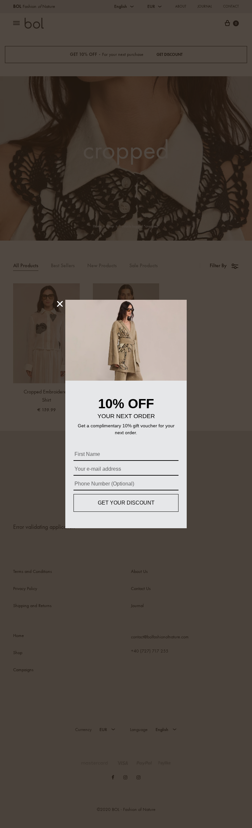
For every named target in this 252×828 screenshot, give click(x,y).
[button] (60, 304)
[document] (126, 414)
